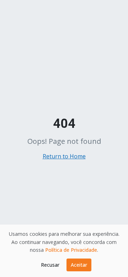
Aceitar (79, 264)
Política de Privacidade (71, 249)
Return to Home (64, 156)
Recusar (50, 264)
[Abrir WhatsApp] (110, 259)
